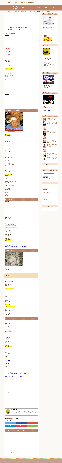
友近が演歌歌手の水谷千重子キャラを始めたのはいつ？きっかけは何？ (52, 150)
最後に (6, 79)
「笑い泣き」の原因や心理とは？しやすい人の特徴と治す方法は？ (52, 141)
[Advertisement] (21, 19)
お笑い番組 (45, 185)
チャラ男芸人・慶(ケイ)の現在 (9, 75)
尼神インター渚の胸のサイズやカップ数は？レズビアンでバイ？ (52, 123)
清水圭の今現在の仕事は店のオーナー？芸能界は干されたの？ (15, 376)
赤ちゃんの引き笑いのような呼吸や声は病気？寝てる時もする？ (52, 119)
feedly (33, 425)
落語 (44, 202)
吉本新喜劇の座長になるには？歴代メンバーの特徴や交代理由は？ (52, 128)
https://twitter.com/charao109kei (11, 131)
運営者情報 (39, 7)
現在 (11, 452)
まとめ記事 (45, 189)
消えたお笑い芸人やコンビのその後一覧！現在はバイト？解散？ (15, 246)
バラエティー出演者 (46, 192)
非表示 (11, 73)
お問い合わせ (54, 7)
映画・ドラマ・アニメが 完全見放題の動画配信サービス (15, 8)
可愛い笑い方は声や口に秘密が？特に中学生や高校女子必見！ (52, 158)
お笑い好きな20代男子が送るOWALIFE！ (19, 2)
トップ (8, 7)
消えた (9, 452)
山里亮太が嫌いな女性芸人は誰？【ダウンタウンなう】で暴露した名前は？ (52, 145)
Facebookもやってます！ (47, 206)
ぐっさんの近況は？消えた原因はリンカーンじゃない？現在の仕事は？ (17, 373)
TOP (12, 11)
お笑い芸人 (12, 33)
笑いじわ (44, 197)
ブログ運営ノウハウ (46, 194)
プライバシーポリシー (46, 8)
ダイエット (45, 190)
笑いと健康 (45, 199)
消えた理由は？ (7, 76)
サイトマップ (31, 7)
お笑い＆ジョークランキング (46, 178)
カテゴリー (23, 7)
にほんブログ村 (45, 174)
